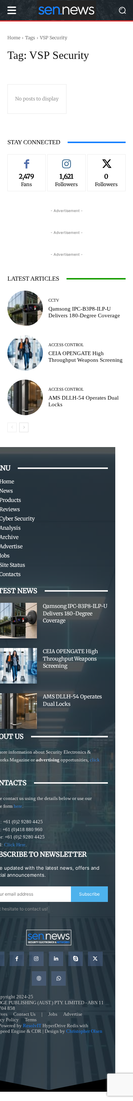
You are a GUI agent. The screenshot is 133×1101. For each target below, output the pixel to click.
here (18, 806)
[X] (95, 959)
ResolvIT (32, 1025)
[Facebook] (17, 959)
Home (13, 37)
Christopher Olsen (84, 1031)
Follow (66, 159)
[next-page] (23, 427)
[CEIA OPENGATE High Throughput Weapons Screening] (25, 353)
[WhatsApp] (58, 978)
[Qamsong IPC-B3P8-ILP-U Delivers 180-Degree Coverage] (25, 308)
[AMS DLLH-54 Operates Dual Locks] (25, 397)
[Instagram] (36, 959)
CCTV (53, 300)
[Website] (39, 978)
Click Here (14, 844)
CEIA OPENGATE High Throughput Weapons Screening (70, 658)
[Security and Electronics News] (66, 10)
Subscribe (89, 894)
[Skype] (75, 959)
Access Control (66, 345)
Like (26, 159)
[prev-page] (12, 427)
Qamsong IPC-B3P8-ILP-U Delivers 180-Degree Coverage (75, 613)
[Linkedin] (56, 959)
